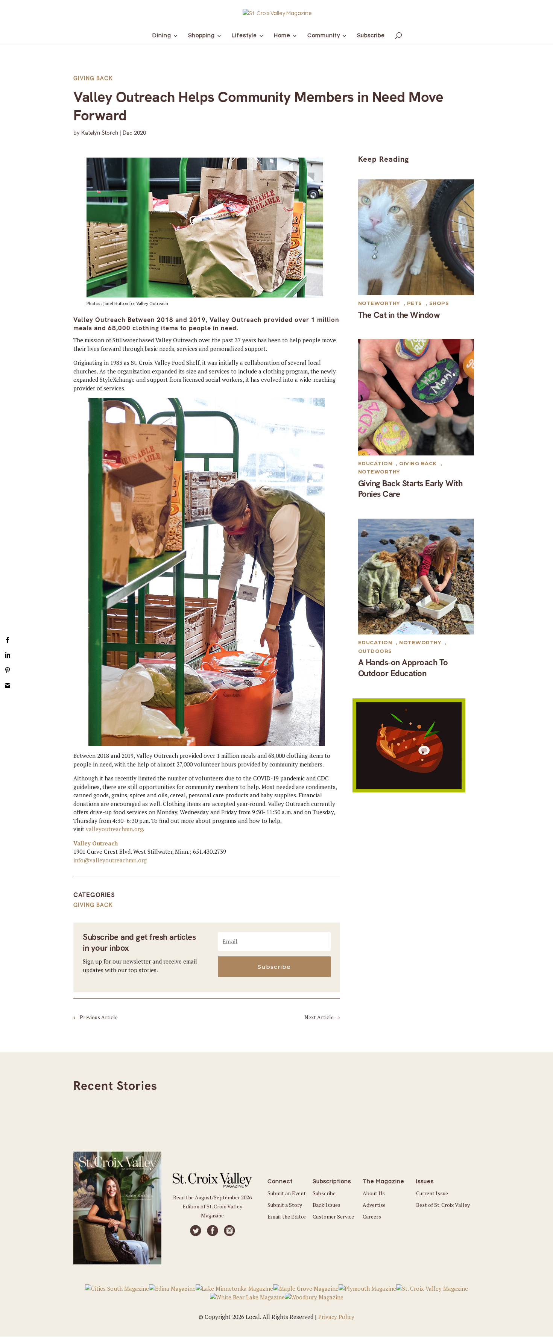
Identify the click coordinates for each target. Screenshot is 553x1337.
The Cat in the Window (399, 315)
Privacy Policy (336, 1316)
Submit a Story (284, 1204)
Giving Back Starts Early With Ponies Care (410, 489)
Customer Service (333, 1216)
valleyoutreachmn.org (114, 829)
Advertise (374, 1204)
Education (375, 463)
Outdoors (375, 651)
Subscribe (324, 1193)
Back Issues (326, 1204)
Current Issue (432, 1193)
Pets (414, 303)
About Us (374, 1193)
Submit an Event (286, 1193)
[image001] (408, 790)
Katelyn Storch (99, 133)
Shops (439, 303)
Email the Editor (286, 1216)
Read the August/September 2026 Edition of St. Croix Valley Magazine (212, 1206)
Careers (372, 1216)
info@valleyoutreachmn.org (110, 860)
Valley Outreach (95, 843)
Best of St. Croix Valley (443, 1204)
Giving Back (93, 78)
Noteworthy (379, 303)
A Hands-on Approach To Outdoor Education (403, 668)
